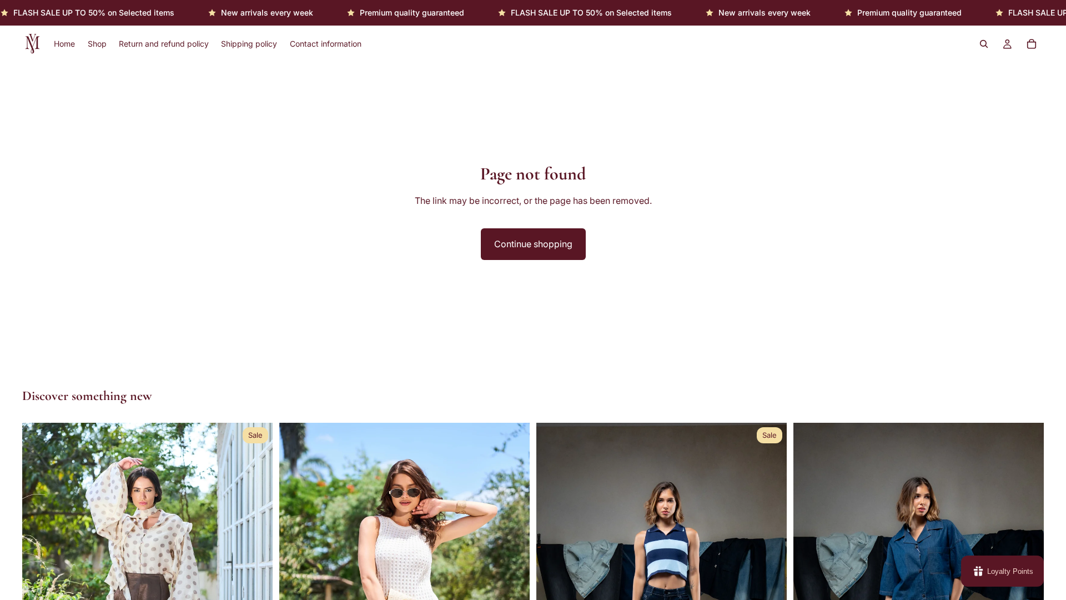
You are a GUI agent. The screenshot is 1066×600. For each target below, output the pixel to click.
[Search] (984, 44)
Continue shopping (533, 243)
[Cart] (1031, 44)
